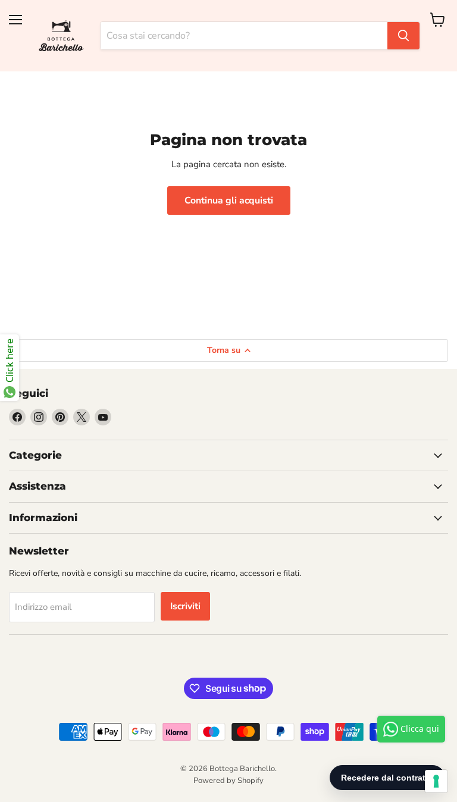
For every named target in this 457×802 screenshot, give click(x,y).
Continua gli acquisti (228, 200)
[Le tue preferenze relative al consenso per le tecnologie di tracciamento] (436, 781)
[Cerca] (403, 35)
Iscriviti (185, 606)
